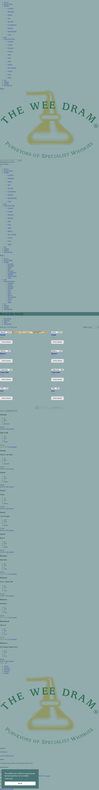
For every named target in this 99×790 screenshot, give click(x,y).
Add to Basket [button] (6, 342)
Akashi (57, 332)
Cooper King (6, 369)
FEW (4, 388)
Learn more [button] (9, 778)
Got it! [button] (20, 783)
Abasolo (6, 332)
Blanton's (5, 351)
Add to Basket (6, 379)
